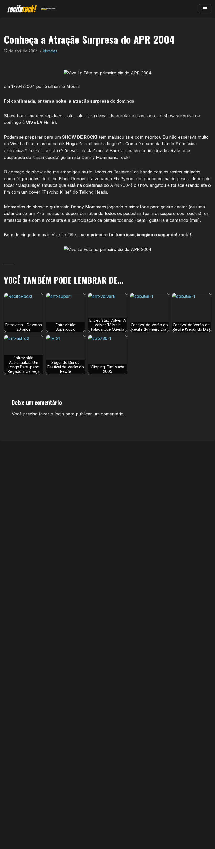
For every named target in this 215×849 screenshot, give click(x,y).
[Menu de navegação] (205, 8)
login (59, 413)
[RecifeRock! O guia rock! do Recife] (30, 9)
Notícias (50, 51)
